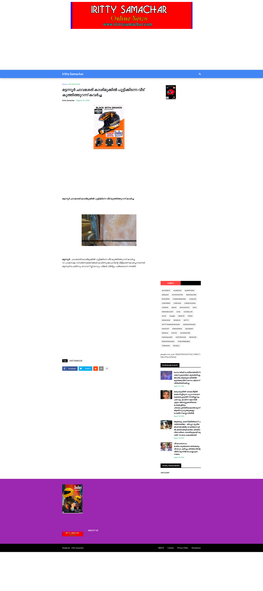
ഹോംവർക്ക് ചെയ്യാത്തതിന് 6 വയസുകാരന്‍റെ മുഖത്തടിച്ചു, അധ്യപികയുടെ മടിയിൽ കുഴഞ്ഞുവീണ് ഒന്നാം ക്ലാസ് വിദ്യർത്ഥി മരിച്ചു (187, 377)
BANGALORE (191, 295)
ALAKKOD (177, 290)
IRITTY (186, 320)
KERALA (165, 333)
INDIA (190, 316)
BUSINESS (165, 299)
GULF (164, 316)
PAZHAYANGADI (168, 341)
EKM (194, 307)
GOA (178, 312)
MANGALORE (167, 337)
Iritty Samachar (73, 74)
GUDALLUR (188, 312)
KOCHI (174, 333)
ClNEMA (165, 307)
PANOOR (192, 337)
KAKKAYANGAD (189, 324)
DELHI (174, 307)
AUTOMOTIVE (177, 295)
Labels (171, 283)
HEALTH (181, 316)
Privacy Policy (182, 548)
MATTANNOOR (74, 84)
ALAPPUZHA (189, 290)
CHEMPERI (166, 303)
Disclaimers (196, 548)
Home (64, 84)
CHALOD (192, 299)
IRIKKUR (177, 320)
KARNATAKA (177, 329)
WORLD (176, 346)
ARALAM (165, 295)
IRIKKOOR (166, 320)
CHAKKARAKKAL (179, 299)
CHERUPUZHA (189, 303)
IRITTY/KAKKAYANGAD (171, 324)
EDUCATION (184, 307)
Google (172, 316)
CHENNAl (177, 303)
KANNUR (165, 329)
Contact (171, 548)
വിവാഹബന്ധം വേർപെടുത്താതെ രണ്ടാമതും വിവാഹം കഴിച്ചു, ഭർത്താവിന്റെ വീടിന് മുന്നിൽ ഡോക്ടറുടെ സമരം (187, 448)
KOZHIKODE (185, 333)
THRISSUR (166, 346)
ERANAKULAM (167, 312)
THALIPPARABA (184, 341)
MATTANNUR (181, 337)
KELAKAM (189, 329)
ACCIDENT (166, 290)
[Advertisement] (82, 51)
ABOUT (161, 548)
